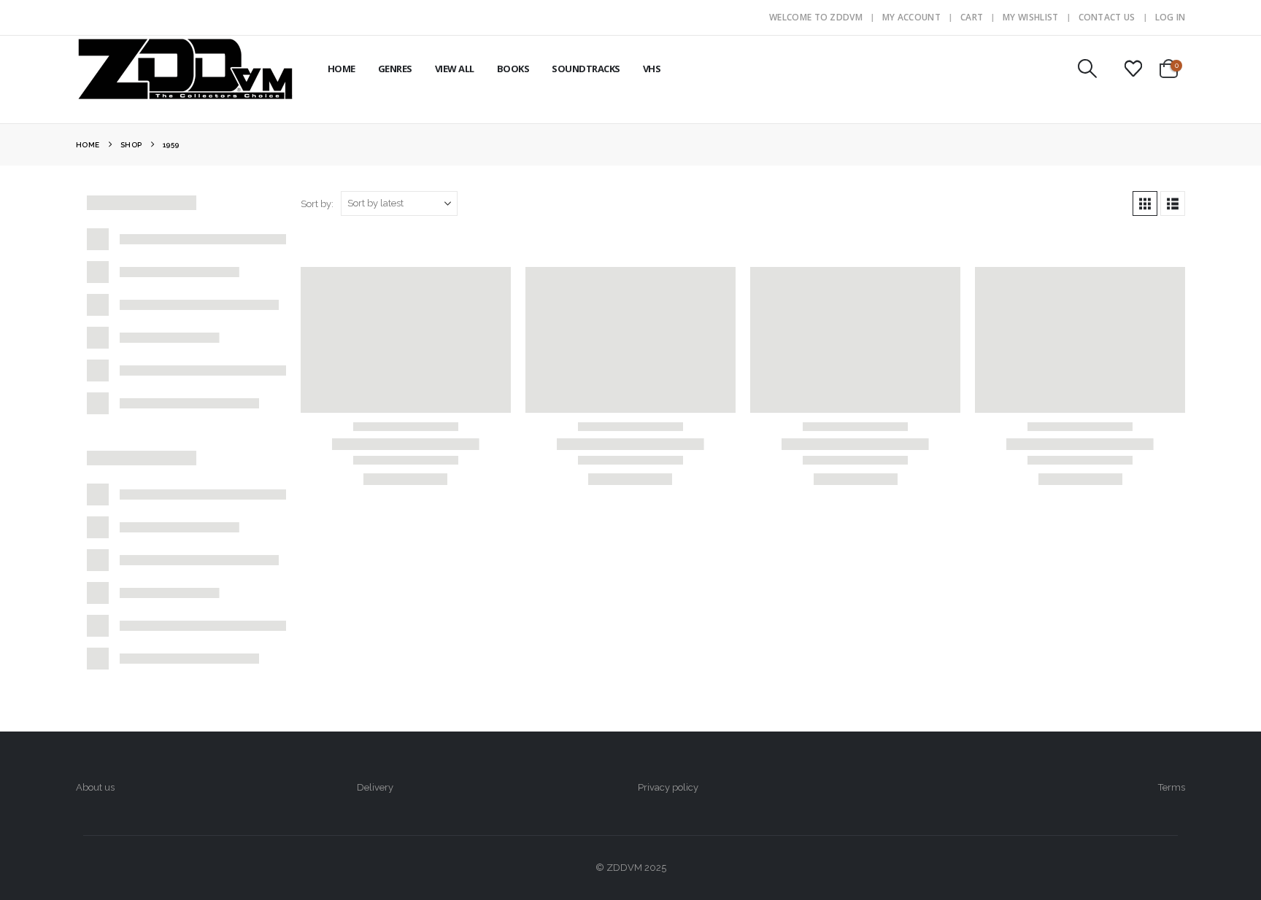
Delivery (375, 787)
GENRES (395, 68)
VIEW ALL (454, 68)
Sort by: (317, 203)
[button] (1087, 68)
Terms (1171, 787)
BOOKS (513, 68)
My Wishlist (1030, 17)
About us (95, 787)
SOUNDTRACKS (586, 68)
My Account (911, 17)
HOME (341, 68)
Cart (971, 17)
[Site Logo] (185, 68)
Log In (1170, 17)
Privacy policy (668, 787)
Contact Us (1107, 17)
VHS (652, 68)
